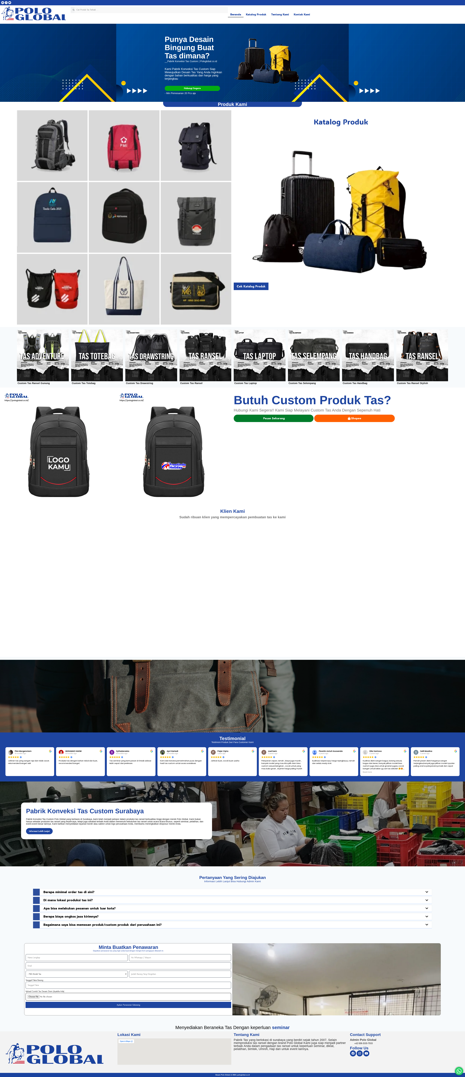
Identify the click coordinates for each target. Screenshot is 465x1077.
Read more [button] (367, 772)
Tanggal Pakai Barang (34, 980)
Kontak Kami (302, 14)
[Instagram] (6, 2)
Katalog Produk (256, 14)
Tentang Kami (280, 14)
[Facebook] (2, 2)
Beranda (235, 14)
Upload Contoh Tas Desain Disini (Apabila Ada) (45, 991)
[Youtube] (9, 2)
